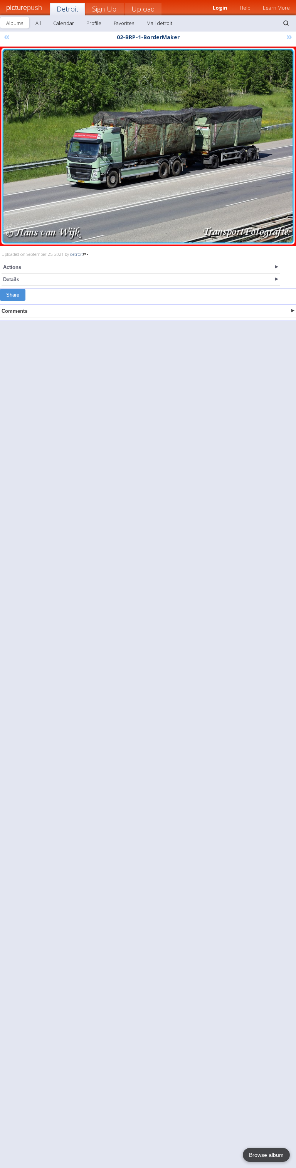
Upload (143, 8)
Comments (14, 311)
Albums (14, 23)
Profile (93, 23)
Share (12, 295)
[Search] (286, 23)
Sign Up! (105, 8)
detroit (76, 254)
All (38, 23)
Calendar (63, 23)
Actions (12, 267)
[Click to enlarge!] (148, 146)
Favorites (124, 23)
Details (11, 279)
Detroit (67, 8)
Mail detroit (159, 23)
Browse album (266, 1155)
